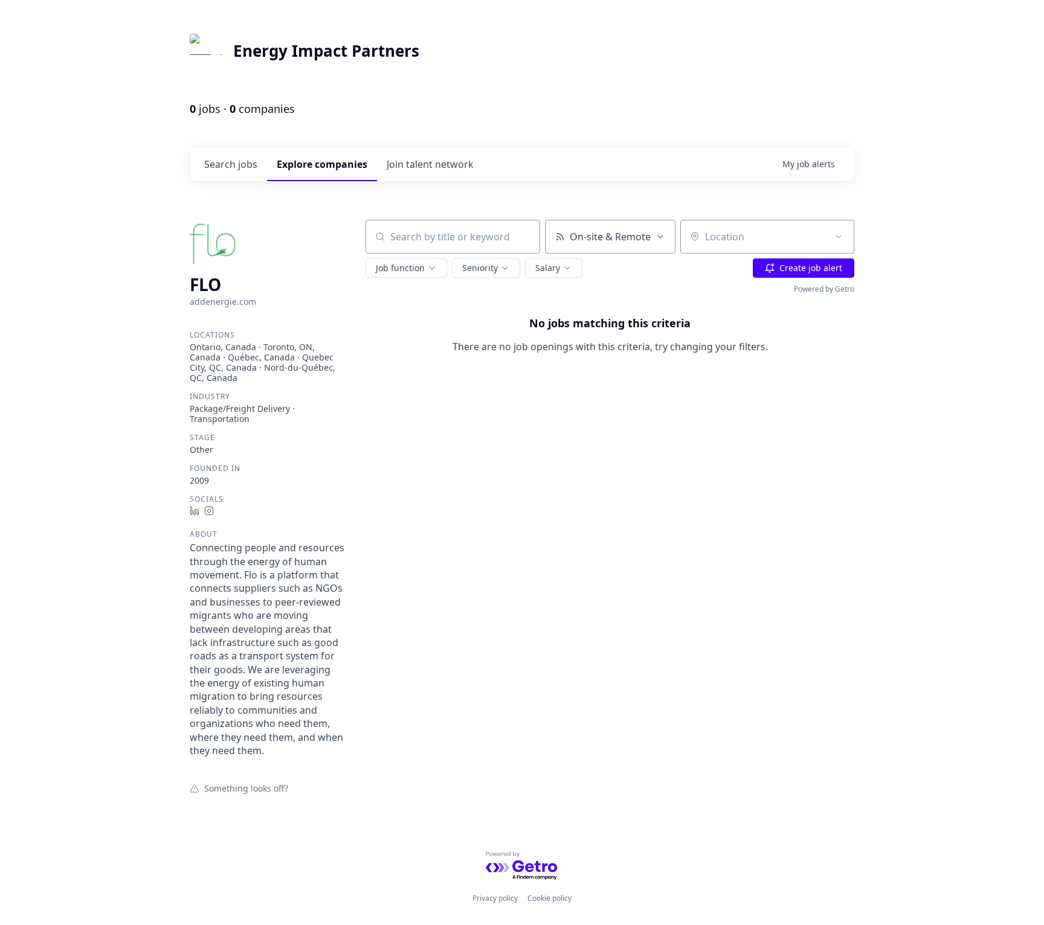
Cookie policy (549, 898)
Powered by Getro (824, 289)
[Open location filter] (838, 236)
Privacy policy (495, 898)
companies (322, 164)
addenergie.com (223, 301)
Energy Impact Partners (326, 51)
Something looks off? (246, 788)
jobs (230, 164)
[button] (406, 268)
